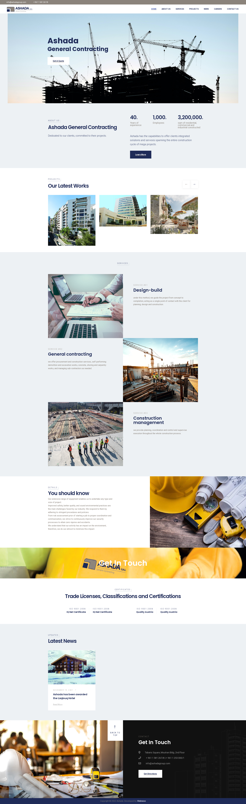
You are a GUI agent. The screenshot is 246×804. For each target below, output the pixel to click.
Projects (194, 9)
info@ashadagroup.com (16, 2)
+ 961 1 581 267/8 (40, 2)
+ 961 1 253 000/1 (175, 758)
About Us (166, 9)
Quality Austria (144, 612)
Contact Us (233, 9)
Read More (57, 704)
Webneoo (141, 801)
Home (153, 9)
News (206, 9)
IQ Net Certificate (76, 612)
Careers (218, 9)
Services (180, 9)
